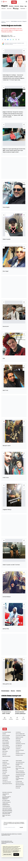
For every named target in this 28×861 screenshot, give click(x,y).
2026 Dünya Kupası (20, 750)
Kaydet (21, 827)
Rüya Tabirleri (18, 766)
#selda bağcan (5, 690)
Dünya (21, 6)
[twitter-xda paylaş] (5, 39)
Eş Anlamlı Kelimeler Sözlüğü (20, 776)
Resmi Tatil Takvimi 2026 (6, 816)
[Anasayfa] (4, 729)
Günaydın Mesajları (6, 767)
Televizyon (3, 8)
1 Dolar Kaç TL (5, 778)
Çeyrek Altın (4, 770)
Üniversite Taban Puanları (19, 764)
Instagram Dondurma (20, 753)
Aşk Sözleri (4, 765)
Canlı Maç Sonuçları (6, 781)
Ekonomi (16, 6)
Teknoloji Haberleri (6, 747)
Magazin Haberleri (6, 738)
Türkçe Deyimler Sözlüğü (5, 794)
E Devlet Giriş (18, 742)
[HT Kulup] (16, 8)
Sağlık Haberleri (5, 743)
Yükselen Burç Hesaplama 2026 (6, 804)
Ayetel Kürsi (4, 762)
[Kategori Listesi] (26, 1)
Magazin (4, 6)
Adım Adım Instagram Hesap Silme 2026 (7, 813)
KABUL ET (16, 854)
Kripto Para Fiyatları (6, 756)
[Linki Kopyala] (19, 39)
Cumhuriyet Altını (6, 775)
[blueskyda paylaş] (8, 39)
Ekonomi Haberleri (6, 735)
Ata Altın (4, 773)
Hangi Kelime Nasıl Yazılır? (19, 779)
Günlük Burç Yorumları (20, 743)
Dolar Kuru (4, 753)
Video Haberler (19, 760)
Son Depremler (19, 745)
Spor (26, 6)
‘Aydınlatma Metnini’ (7, 852)
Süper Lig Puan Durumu (7, 783)
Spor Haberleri (5, 740)
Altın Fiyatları (5, 751)
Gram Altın (4, 768)
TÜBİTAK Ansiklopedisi (20, 772)
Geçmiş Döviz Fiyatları (7, 808)
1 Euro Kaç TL (5, 780)
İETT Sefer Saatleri (6, 800)
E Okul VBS (18, 740)
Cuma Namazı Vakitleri (20, 735)
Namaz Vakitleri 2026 (20, 733)
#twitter (18, 690)
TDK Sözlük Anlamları (20, 762)
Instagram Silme (19, 755)
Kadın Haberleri (5, 745)
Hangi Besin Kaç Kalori (20, 774)
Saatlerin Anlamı (5, 763)
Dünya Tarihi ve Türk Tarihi (20, 769)
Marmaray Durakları (20, 784)
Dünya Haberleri (5, 742)
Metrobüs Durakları (19, 783)
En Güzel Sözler (19, 781)
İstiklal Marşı (18, 738)
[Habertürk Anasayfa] (14, 2)
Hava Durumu (19, 747)
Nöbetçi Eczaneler (19, 737)
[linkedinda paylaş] (11, 39)
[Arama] (1, 1)
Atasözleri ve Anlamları (7, 792)
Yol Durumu (18, 748)
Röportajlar (23, 8)
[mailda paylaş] (16, 39)
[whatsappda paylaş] (13, 39)
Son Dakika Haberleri (6, 732)
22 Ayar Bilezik (5, 777)
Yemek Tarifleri (5, 760)
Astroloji (17, 751)
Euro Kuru (4, 754)
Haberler (3, 21)
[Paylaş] (24, 50)
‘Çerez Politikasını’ (15, 850)
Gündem (11, 6)
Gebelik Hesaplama (6, 802)
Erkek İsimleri (18, 786)
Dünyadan (9, 8)
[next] (26, 706)
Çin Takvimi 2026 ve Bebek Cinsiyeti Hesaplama (6, 797)
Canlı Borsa (18, 732)
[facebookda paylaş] (2, 39)
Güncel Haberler (5, 737)
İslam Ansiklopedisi (20, 771)
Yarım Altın (4, 772)
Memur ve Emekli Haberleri (5, 749)
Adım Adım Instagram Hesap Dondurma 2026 (7, 810)
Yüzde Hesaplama (6, 806)
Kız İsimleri (18, 788)
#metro (13, 690)
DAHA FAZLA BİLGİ (7, 854)
